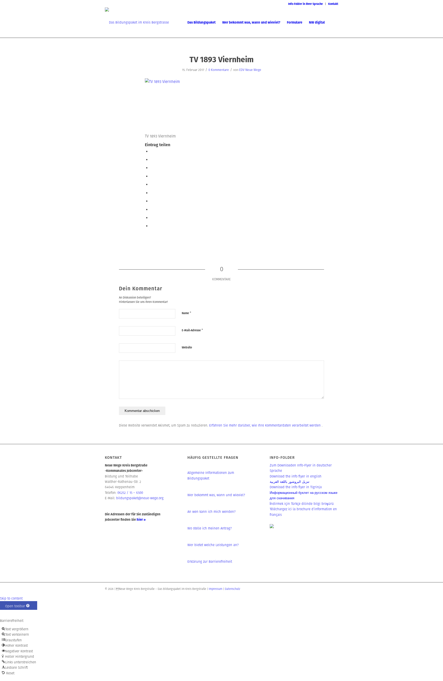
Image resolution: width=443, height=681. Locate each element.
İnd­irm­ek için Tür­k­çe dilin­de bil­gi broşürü (302, 503)
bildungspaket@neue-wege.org (140, 498)
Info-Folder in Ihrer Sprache (305, 4)
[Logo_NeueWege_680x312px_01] (137, 22)
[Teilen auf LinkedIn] (152, 192)
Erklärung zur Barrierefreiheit (209, 561)
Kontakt (333, 4)
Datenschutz (232, 589)
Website (187, 347)
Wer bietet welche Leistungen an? (213, 544)
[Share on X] (152, 167)
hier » (141, 519)
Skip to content (11, 598)
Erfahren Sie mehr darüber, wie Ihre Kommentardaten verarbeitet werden (265, 425)
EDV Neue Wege (250, 70)
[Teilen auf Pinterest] (152, 184)
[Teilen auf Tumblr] (152, 201)
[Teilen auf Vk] (152, 209)
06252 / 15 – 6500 (130, 492)
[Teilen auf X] (152, 159)
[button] (18, 605)
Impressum (215, 589)
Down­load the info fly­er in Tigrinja (296, 487)
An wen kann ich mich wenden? (211, 511)
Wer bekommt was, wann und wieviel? (216, 495)
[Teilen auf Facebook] (152, 151)
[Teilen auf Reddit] (152, 217)
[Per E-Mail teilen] (152, 225)
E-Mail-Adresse (192, 330)
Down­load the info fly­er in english (295, 476)
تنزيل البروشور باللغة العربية (289, 481)
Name (186, 313)
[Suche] (333, 22)
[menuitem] (306, 4)
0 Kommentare (218, 70)
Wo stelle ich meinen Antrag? (209, 528)
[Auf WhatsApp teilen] (152, 176)
